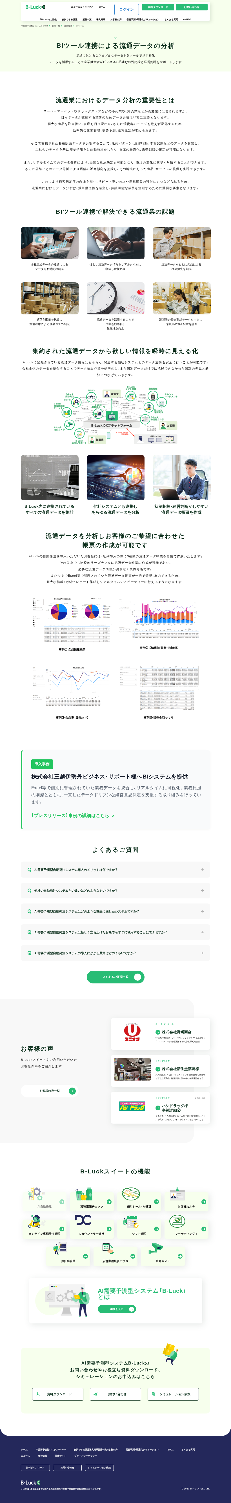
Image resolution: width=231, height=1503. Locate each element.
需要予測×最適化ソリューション (142, 19)
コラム (102, 7)
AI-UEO (187, 19)
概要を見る (116, 1309)
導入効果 (100, 19)
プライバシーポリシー (85, 1456)
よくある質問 (171, 19)
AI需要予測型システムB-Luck (34, 26)
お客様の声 (116, 19)
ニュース (25, 1456)
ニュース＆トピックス (82, 7)
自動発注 (68, 26)
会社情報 (42, 1456)
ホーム (24, 1449)
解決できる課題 (69, 19)
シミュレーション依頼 (174, 1394)
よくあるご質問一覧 (115, 976)
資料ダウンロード (158, 7)
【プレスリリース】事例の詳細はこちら (73, 815)
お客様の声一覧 (50, 1090)
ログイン (126, 9)
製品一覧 (87, 19)
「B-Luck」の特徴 (48, 19)
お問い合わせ (191, 7)
